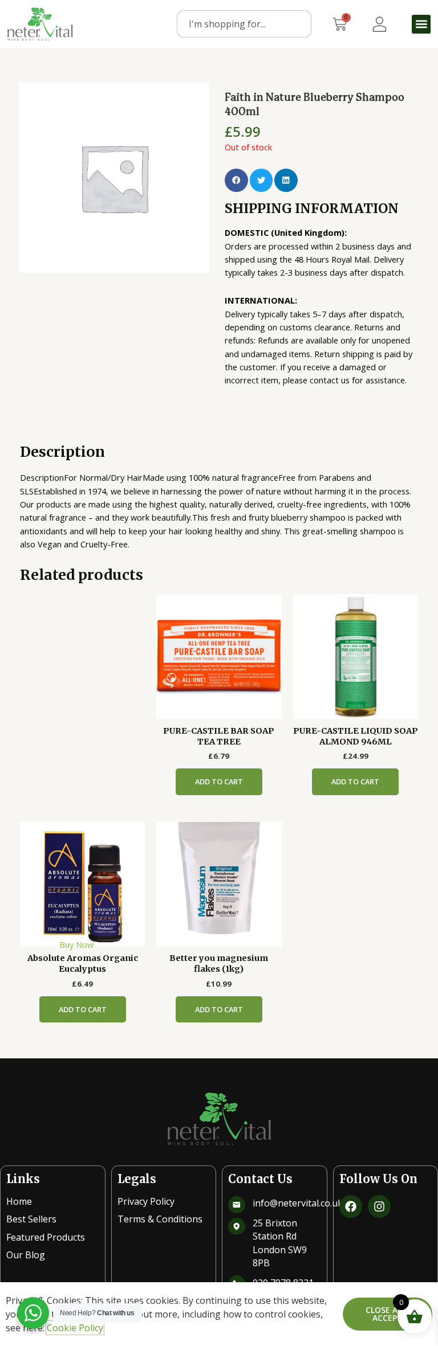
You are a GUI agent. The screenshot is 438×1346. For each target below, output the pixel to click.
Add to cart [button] (219, 781)
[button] (421, 24)
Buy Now (76, 944)
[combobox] (244, 24)
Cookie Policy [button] (75, 1328)
